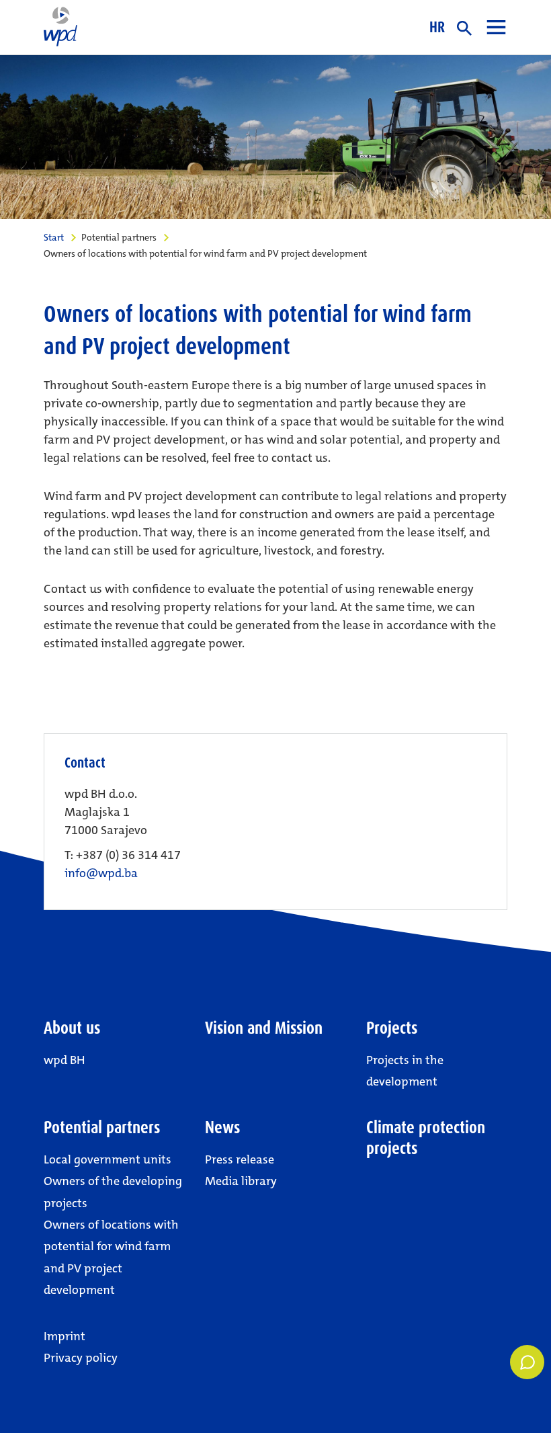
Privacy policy (81, 1358)
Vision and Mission (264, 1028)
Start (54, 237)
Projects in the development (404, 1071)
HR (437, 26)
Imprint (64, 1336)
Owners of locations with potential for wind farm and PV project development (111, 1257)
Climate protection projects (425, 1138)
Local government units (107, 1159)
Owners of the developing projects (113, 1192)
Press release (239, 1159)
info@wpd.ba (101, 873)
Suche (464, 28)
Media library (241, 1181)
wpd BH (64, 1060)
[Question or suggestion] (527, 1362)
